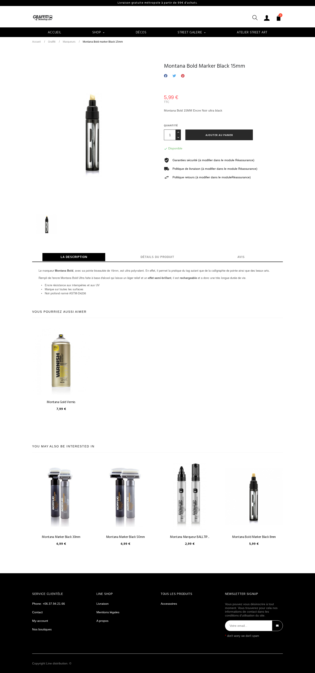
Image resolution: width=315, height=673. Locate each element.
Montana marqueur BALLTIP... (189, 537)
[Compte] (266, 17)
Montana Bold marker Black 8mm (254, 537)
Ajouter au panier (219, 135)
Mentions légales (107, 612)
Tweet (174, 76)
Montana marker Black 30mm (61, 537)
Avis (241, 257)
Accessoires (169, 603)
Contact (37, 612)
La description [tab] (74, 257)
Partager (165, 76)
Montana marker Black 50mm (125, 537)
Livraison (102, 603)
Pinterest (182, 76)
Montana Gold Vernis (61, 402)
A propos (102, 620)
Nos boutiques (42, 629)
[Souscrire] (277, 625)
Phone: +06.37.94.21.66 (48, 603)
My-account (40, 620)
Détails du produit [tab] (157, 257)
